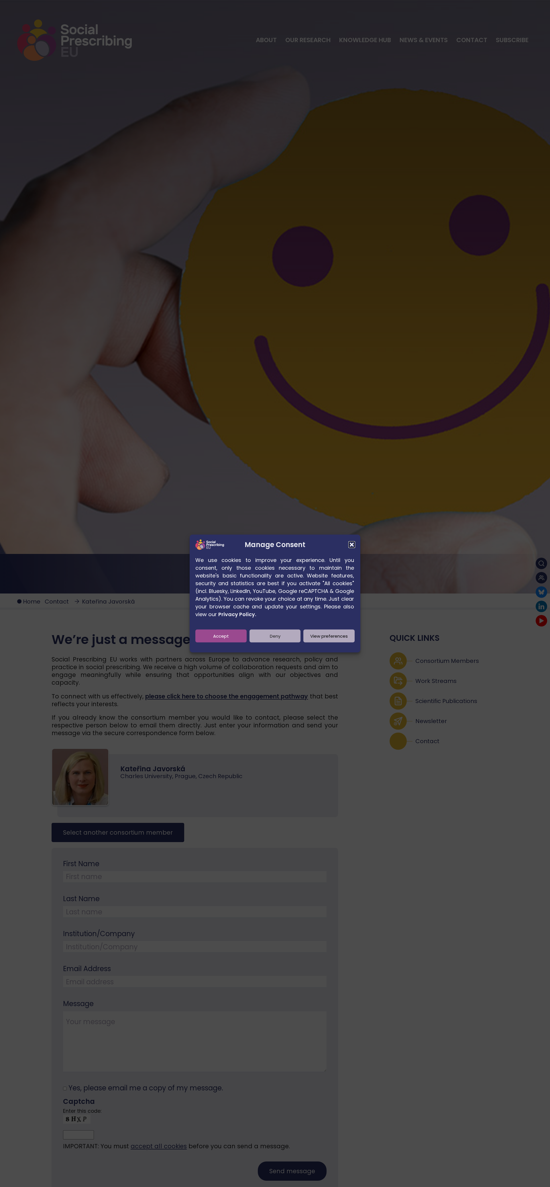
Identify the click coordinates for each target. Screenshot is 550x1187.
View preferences (329, 636)
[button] (352, 545)
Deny (275, 636)
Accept (221, 636)
